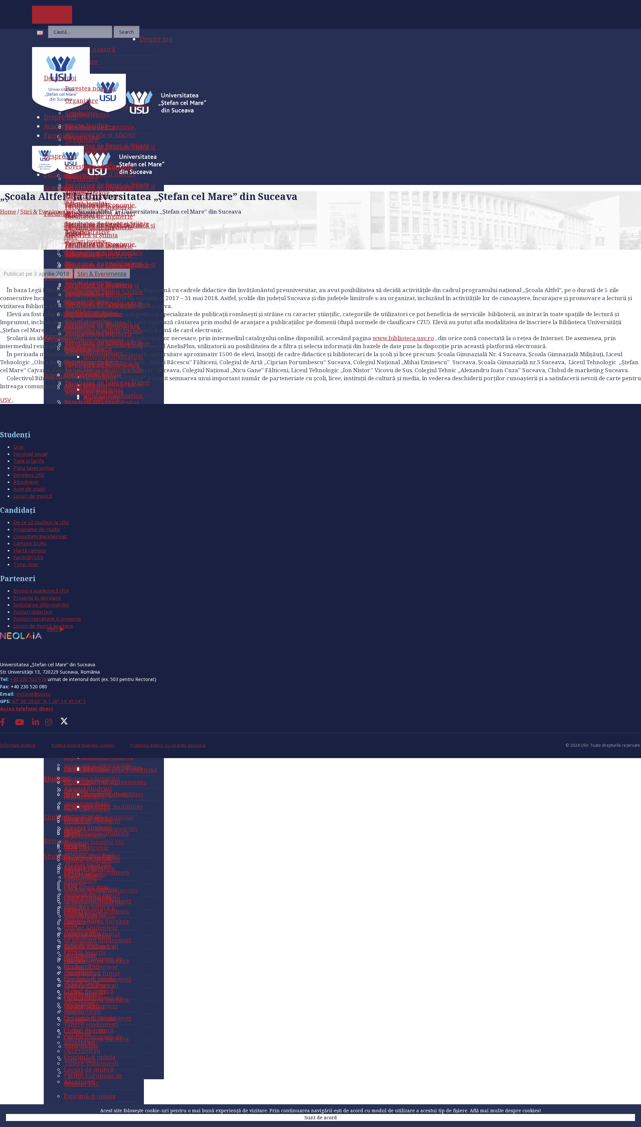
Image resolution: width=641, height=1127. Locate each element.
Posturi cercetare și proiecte (47, 618)
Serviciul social (30, 453)
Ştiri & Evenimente (45, 211)
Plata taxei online (33, 467)
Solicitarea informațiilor (41, 604)
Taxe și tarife (28, 460)
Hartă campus (29, 550)
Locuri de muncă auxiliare (43, 625)
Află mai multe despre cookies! (505, 1110)
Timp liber (26, 564)
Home (8, 211)
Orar (18, 446)
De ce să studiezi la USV (41, 522)
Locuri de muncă (32, 495)
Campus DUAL (30, 543)
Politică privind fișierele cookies (83, 745)
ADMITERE (52, 14)
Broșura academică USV (41, 590)
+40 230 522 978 (28, 679)
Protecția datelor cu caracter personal (168, 745)
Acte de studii (29, 488)
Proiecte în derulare (37, 597)
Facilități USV (28, 557)
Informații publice (18, 745)
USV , (7, 400)
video (53, 629)
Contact (13, 652)
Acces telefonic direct (26, 708)
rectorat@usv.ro (33, 694)
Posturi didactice (32, 611)
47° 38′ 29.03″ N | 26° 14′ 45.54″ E (49, 701)
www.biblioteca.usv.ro (403, 338)
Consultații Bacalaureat (40, 536)
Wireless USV (28, 474)
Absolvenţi (25, 481)
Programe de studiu (36, 529)
